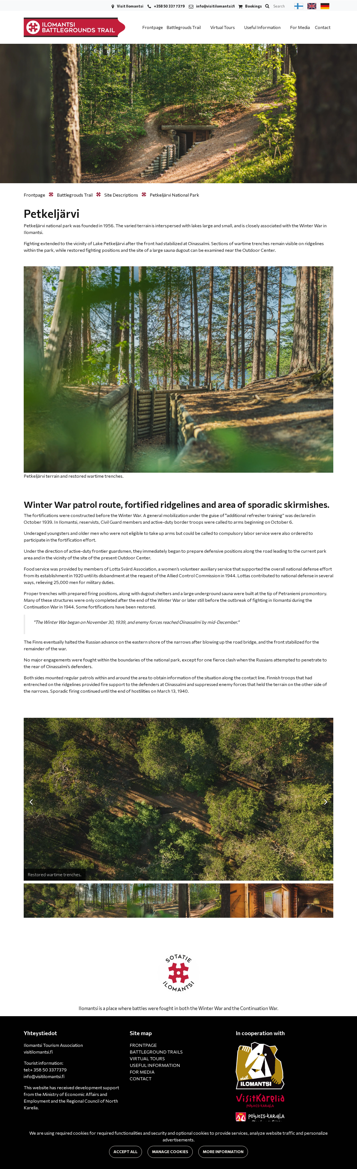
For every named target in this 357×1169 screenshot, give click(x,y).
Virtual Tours (223, 27)
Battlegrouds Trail (184, 27)
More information (223, 1151)
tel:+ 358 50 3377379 (45, 1069)
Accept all (126, 1151)
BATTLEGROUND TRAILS (156, 1051)
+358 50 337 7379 (169, 6)
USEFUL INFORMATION (155, 1065)
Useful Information (262, 27)
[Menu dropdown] (204, 27)
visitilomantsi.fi (38, 1051)
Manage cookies (170, 1151)
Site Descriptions (121, 194)
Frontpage (152, 27)
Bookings (253, 6)
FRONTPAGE (143, 1045)
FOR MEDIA (142, 1071)
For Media (300, 27)
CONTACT (140, 1078)
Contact (323, 27)
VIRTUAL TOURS (147, 1058)
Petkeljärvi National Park (174, 194)
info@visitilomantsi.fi (215, 6)
